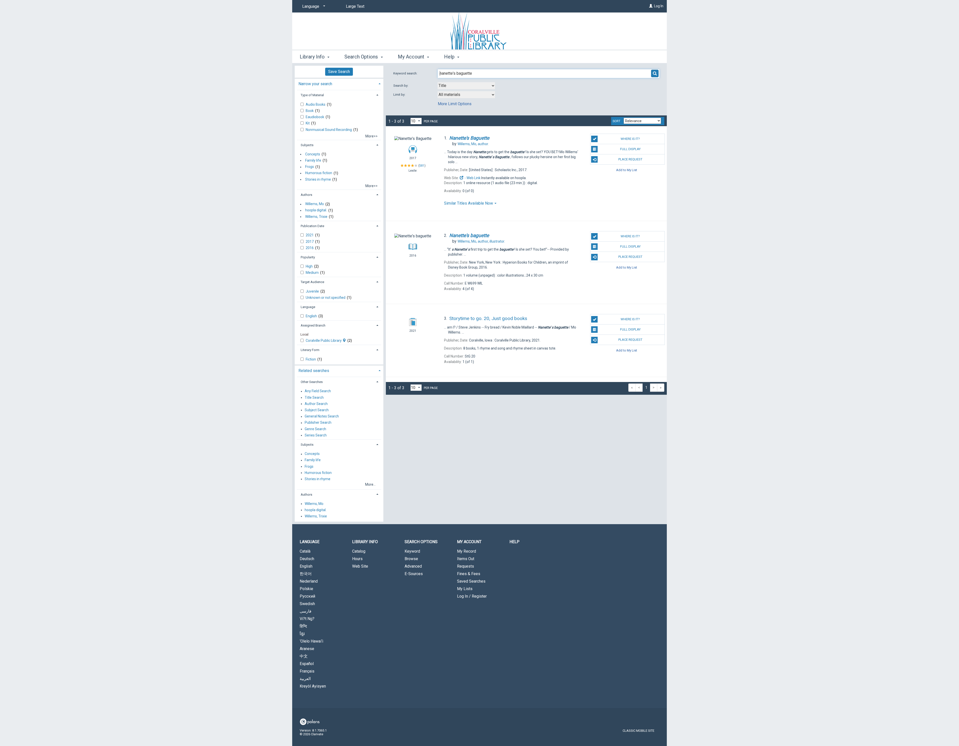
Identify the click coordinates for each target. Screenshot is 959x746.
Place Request (630, 159)
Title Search (314, 397)
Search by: (401, 85)
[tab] (339, 83)
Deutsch (307, 558)
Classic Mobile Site (638, 731)
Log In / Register (472, 596)
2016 (310, 248)
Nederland (309, 581)
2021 (310, 235)
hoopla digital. (316, 210)
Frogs (309, 167)
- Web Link (472, 178)
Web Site (360, 566)
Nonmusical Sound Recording (329, 130)
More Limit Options (455, 103)
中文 (304, 656)
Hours (357, 558)
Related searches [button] (313, 370)
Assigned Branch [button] (313, 325)
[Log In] (651, 6)
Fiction (311, 359)
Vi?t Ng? (307, 618)
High (309, 266)
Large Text (355, 6)
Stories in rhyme (318, 179)
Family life (313, 160)
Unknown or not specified (326, 298)
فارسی (305, 611)
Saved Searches (471, 581)
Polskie (306, 588)
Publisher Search (318, 423)
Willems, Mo (314, 204)
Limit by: (399, 94)
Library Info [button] (313, 57)
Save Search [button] (339, 71)
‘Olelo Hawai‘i (311, 641)
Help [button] (450, 57)
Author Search (316, 404)
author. (473, 144)
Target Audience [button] (312, 282)
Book (310, 111)
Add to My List (626, 170)
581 (422, 165)
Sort (616, 121)
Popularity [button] (308, 257)
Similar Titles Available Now (469, 203)
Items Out (465, 558)
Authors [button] (306, 195)
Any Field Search (318, 391)
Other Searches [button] (312, 382)
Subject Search (317, 410)
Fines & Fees (468, 573)
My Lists (465, 588)
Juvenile (313, 291)
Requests (465, 566)
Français (307, 671)
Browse (411, 558)
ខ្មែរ (302, 633)
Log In (658, 6)
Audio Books (316, 104)
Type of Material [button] (312, 95)
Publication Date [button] (312, 226)
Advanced (413, 566)
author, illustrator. (481, 241)
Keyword (412, 551)
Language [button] (308, 307)
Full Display (630, 149)
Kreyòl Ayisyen (313, 686)
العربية (305, 678)
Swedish (307, 603)
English (312, 316)
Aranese (307, 648)
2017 (310, 242)
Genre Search (315, 429)
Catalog (358, 551)
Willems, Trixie (316, 217)
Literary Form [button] (310, 350)
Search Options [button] (361, 57)
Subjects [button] (307, 145)
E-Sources (414, 573)
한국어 (306, 573)
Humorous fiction (318, 173)
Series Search (316, 435)
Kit (308, 123)
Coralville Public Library (324, 341)
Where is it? (630, 139)
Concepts (312, 154)
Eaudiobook (315, 117)
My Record (466, 551)
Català (305, 551)
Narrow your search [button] (315, 83)
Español (307, 663)
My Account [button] (412, 57)
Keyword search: (405, 73)
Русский (307, 596)
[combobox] (466, 85)
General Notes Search (322, 416)
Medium (312, 273)
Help (514, 541)
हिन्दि (303, 626)
